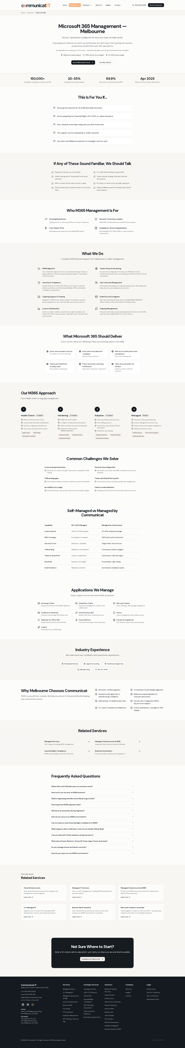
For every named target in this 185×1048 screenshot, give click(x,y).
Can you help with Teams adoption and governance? (72, 835)
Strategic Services (90, 989)
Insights (108, 5)
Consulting (66, 1009)
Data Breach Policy (153, 999)
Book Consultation (156, 5)
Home (65, 5)
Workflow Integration (112, 1026)
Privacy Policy (151, 989)
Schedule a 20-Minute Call (91, 959)
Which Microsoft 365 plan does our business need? (72, 786)
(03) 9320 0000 (140, 5)
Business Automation (112, 1022)
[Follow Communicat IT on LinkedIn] (23, 1005)
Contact (117, 5)
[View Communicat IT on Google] (33, 1005)
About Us (98, 5)
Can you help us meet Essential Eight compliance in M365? (74, 823)
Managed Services (69, 989)
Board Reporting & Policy (92, 1017)
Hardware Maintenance (70, 1015)
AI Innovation (109, 1019)
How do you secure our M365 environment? (68, 817)
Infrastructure (109, 998)
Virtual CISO (88, 996)
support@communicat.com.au (31, 997)
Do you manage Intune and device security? (69, 847)
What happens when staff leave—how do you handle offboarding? (77, 829)
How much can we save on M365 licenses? (68, 792)
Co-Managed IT (68, 992)
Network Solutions (111, 1005)
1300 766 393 (28, 994)
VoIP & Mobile (109, 1015)
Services (74, 5)
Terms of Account (153, 996)
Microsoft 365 (67, 1005)
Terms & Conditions (153, 992)
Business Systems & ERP (113, 1029)
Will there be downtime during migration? (68, 811)
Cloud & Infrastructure (70, 1002)
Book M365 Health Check (81, 62)
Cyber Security (110, 995)
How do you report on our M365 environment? (69, 853)
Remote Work (109, 1009)
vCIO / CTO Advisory (90, 992)
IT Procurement (68, 1012)
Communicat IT (29, 985)
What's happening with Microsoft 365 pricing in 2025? (73, 798)
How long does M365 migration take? (66, 805)
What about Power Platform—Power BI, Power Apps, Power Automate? (79, 841)
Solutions (86, 5)
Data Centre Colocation (113, 1002)
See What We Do (105, 62)
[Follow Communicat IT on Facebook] (28, 1005)
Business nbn (109, 1012)
